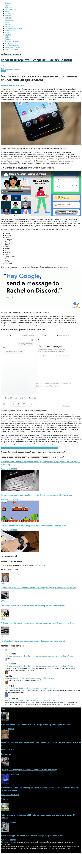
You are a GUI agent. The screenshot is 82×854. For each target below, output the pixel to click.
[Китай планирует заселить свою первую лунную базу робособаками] (5, 831)
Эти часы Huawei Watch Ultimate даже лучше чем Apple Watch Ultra (32, 688)
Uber (25, 448)
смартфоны (39, 448)
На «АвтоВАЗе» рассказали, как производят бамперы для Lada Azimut (33, 641)
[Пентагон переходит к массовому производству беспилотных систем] (5, 599)
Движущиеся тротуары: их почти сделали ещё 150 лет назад (29, 769)
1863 (3, 583)
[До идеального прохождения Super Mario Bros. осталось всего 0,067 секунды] (20, 521)
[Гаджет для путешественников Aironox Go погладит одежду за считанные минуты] (5, 581)
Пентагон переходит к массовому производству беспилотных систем (33, 605)
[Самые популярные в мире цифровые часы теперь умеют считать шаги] (20, 552)
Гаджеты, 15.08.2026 (9, 530)
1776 (3, 601)
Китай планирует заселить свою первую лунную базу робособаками (32, 835)
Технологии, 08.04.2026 (10, 795)
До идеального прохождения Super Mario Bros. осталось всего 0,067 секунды (36, 495)
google (21, 448)
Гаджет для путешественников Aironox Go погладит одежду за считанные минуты (38, 587)
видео (29, 448)
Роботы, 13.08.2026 (8, 840)
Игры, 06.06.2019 (7, 729)
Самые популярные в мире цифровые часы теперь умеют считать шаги (33, 525)
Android (3, 71)
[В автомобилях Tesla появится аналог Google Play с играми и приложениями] (5, 720)
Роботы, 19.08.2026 (8, 822)
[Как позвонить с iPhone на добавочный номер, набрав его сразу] (6, 674)
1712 (3, 619)
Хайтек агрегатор (44, 848)
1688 (3, 636)
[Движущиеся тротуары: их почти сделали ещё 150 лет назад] (5, 765)
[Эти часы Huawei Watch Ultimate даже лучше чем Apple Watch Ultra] (6, 684)
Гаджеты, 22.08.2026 (9, 469)
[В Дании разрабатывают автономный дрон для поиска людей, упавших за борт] (5, 617)
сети (33, 448)
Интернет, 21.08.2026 (9, 499)
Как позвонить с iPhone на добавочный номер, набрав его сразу (31, 678)
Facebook (15, 448)
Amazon (4, 448)
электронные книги (51, 448)
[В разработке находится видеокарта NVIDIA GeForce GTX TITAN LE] (6, 696)
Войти (3, 69)
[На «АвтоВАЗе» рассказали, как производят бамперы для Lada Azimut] (5, 634)
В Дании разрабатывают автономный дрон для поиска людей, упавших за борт (37, 623)
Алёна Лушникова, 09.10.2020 (12, 85)
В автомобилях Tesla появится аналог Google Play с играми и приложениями (35, 724)
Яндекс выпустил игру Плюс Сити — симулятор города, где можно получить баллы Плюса (40, 656)
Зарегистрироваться (12, 69)
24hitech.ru (75, 846)
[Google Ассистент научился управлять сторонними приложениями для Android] (41, 145)
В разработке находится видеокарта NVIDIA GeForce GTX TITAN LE (32, 700)
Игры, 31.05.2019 (7, 749)
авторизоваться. (41, 565)
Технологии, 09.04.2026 (10, 774)
